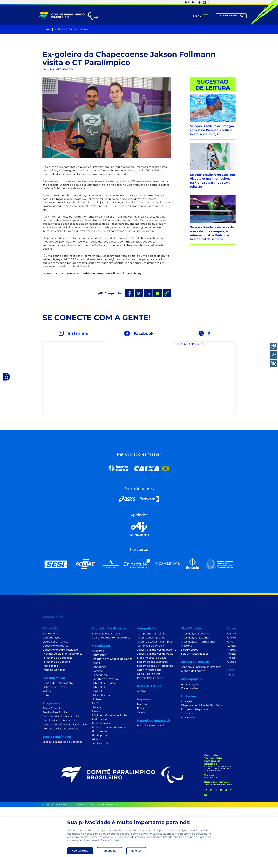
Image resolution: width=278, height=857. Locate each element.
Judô (95, 703)
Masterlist (187, 645)
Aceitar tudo (80, 850)
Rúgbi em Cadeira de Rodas (110, 715)
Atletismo (98, 650)
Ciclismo (97, 670)
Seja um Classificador (194, 653)
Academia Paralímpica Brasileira (201, 666)
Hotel (46, 695)
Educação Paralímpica (106, 633)
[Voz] (273, 355)
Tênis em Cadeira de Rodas (109, 727)
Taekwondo (99, 719)
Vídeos (84, 29)
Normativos (234, 649)
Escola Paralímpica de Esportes (62, 741)
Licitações (187, 701)
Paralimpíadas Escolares (152, 661)
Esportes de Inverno (105, 679)
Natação (97, 707)
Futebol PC (99, 687)
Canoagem (99, 666)
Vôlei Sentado (100, 743)
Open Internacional (149, 669)
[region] (139, 837)
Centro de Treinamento (57, 683)
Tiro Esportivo (100, 735)
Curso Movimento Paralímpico (111, 637)
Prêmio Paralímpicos (150, 678)
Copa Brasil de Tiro (149, 673)
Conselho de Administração (60, 649)
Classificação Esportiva (195, 633)
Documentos (189, 649)
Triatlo (96, 739)
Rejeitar (136, 850)
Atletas (141, 691)
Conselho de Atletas (55, 645)
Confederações (52, 637)
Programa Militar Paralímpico (60, 728)
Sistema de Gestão (54, 687)
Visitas (46, 691)
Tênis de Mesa (101, 723)
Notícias (59, 29)
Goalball (97, 691)
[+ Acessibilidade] (273, 363)
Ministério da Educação (57, 657)
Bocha (96, 662)
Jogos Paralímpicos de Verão (155, 653)
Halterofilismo (101, 695)
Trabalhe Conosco (53, 669)
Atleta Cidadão (51, 708)
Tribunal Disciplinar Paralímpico (62, 653)
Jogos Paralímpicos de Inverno (156, 649)
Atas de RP (188, 717)
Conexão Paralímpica (150, 645)
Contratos (187, 713)
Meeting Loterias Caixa (151, 657)
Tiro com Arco (100, 731)
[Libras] (273, 346)
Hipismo (97, 699)
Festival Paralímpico (55, 712)
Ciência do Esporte (193, 670)
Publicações (50, 665)
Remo (96, 711)
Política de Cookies (108, 840)
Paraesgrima (100, 674)
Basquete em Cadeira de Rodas (112, 658)
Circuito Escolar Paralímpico (60, 720)
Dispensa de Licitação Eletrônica (201, 705)
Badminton (99, 654)
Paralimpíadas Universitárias (155, 665)
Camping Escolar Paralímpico (61, 716)
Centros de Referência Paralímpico (64, 724)
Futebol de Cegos (103, 683)
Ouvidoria (233, 637)
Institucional (50, 633)
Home (46, 29)
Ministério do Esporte (56, 661)
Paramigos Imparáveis (151, 725)
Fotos (72, 29)
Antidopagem (190, 684)
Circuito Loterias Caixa (151, 637)
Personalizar (110, 850)
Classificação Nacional (195, 637)
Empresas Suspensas (194, 709)
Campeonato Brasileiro (151, 633)
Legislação (234, 645)
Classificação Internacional (198, 641)
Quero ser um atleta (55, 641)
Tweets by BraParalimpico (190, 344)
